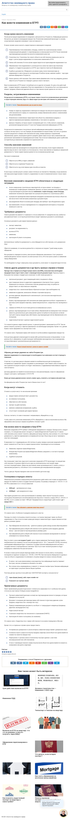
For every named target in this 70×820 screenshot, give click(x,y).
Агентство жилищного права (18, 3)
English (4, 14)
